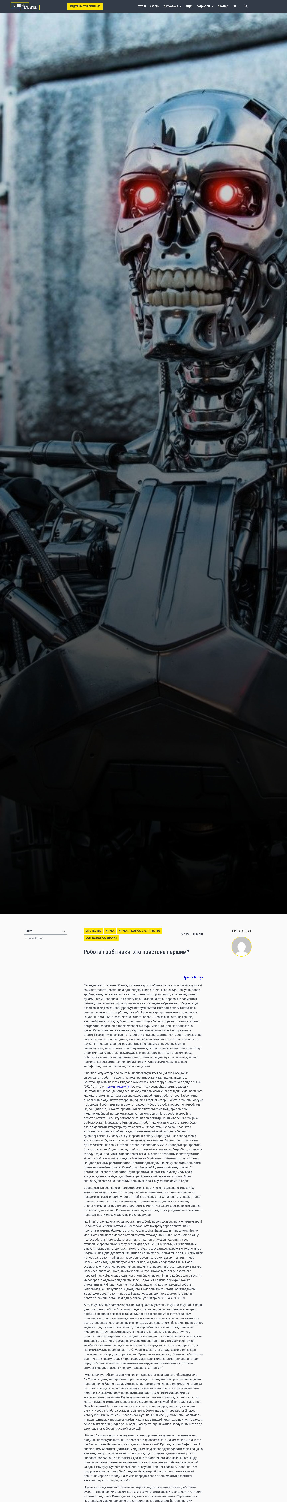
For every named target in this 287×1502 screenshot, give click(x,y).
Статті (142, 6)
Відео (189, 6)
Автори (155, 6)
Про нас (223, 6)
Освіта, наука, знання (101, 937)
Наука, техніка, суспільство (139, 930)
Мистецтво (93, 930)
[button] (64, 931)
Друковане (171, 6)
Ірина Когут (35, 938)
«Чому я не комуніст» (118, 1086)
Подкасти (203, 6)
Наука (110, 930)
